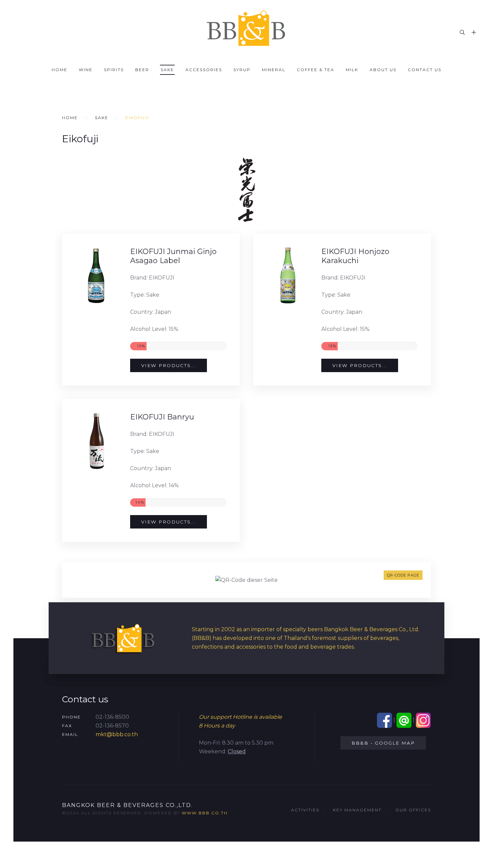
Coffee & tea (315, 69)
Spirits (114, 69)
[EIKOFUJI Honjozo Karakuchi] (287, 275)
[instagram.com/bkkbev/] (423, 720)
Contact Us (424, 69)
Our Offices (413, 809)
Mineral (273, 69)
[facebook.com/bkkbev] (384, 720)
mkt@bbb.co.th (117, 734)
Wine (86, 69)
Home (59, 69)
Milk (352, 69)
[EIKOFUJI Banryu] (96, 440)
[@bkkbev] (404, 720)
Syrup (242, 69)
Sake (167, 69)
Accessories (203, 69)
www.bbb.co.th (205, 812)
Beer (142, 69)
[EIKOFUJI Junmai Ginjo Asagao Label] (96, 275)
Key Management (357, 809)
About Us (383, 69)
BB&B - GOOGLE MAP (383, 743)
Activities (305, 809)
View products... (168, 365)
